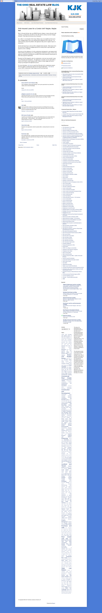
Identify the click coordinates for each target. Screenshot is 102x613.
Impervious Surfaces (66, 452)
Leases (70, 466)
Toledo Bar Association (67, 264)
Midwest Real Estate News (68, 205)
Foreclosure (67, 439)
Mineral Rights (64, 474)
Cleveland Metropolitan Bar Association (71, 146)
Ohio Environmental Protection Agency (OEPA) (72, 232)
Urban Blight (66, 584)
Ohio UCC (67, 510)
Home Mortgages (68, 447)
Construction (69, 388)
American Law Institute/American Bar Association (72, 133)
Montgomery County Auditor (68, 206)
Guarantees (63, 446)
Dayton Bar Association (67, 163)
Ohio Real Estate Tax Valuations (66, 501)
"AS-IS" (63, 334)
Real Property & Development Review (71, 310)
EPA (67, 430)
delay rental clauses (67, 416)
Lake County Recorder (67, 185)
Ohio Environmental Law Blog (69, 297)
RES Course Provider (26, 115)
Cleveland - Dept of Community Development (72, 145)
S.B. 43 (70, 561)
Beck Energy (69, 349)
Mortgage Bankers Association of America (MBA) (72, 209)
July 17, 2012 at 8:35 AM (26, 101)
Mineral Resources (68, 473)
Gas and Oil (67, 441)
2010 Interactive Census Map (68, 127)
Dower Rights (68, 418)
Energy (70, 425)
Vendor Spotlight (64, 586)
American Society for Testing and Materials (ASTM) (73, 135)
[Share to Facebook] (49, 73)
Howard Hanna (64, 451)
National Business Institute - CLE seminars (71, 218)
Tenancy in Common (65, 577)
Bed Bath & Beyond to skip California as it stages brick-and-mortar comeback (72, 93)
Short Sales (63, 565)
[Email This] (44, 73)
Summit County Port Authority (68, 258)
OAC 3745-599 (67, 488)
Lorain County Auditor (67, 188)
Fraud (71, 439)
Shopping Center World (67, 251)
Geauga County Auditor (67, 171)
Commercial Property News (68, 154)
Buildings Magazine (67, 140)
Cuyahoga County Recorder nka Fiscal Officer (72, 162)
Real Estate (24, 133)
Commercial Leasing (66, 374)
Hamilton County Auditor (67, 178)
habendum (68, 446)
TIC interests (64, 581)
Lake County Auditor (67, 183)
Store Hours (69, 571)
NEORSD (68, 482)
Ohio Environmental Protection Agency (66, 497)
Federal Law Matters (66, 436)
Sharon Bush (24, 125)
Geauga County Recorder (68, 172)
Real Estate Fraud (68, 535)
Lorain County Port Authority (68, 192)
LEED (66, 467)
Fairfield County (69, 432)
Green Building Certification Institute (70, 174)
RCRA (66, 532)
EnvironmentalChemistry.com (68, 166)
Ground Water (69, 444)
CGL (71, 361)
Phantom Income (64, 514)
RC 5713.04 (63, 531)
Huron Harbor (69, 451)
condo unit (28, 108)
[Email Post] (41, 73)
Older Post (54, 145)
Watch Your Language (66, 588)
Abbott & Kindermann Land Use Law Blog (72, 284)
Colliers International (67, 149)
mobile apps (69, 474)
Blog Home (19, 22)
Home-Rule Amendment (66, 448)
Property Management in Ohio (69, 245)
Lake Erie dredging (68, 457)
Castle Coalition (66, 142)
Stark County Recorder (67, 254)
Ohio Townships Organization (69, 241)
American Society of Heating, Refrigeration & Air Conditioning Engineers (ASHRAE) (72, 137)
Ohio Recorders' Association (68, 235)
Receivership (63, 546)
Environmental (64, 426)
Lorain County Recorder (67, 194)
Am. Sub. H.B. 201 (66, 344)
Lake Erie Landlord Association (69, 186)
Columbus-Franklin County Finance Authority (72, 152)
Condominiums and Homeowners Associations (66, 384)
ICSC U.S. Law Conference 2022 (69, 316)
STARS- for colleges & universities (69, 248)
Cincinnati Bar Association (68, 143)
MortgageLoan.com (66, 212)
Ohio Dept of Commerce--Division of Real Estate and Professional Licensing (72, 229)
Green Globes (65, 175)
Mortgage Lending (66, 477)
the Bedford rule (69, 580)
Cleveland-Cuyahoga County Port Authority (71, 148)
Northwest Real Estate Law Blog (70, 292)
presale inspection (68, 517)
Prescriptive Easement (66, 519)
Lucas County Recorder (67, 200)
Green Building (68, 443)
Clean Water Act (64, 370)
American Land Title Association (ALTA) (70, 131)
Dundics (70, 422)
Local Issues (65, 469)
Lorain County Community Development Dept (72, 191)
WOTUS (69, 593)
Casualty (67, 361)
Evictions (63, 432)
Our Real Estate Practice (37, 22)
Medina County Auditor (67, 201)
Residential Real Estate (66, 557)
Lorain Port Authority (67, 195)
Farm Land (64, 434)
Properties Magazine (67, 243)
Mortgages (65, 481)
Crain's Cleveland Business (68, 157)
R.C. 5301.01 (64, 530)
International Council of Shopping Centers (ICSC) (73, 182)
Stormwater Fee (64, 572)
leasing (63, 467)
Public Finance (68, 524)
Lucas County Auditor (67, 198)
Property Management (64, 521)
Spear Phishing (69, 566)
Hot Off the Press (66, 449)
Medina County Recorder (68, 203)
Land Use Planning (65, 461)
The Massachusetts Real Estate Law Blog (72, 319)
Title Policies (69, 581)
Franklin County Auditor (67, 168)
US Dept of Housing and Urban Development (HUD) (73, 267)
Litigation (70, 468)
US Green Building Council (68, 275)
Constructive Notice (66, 394)
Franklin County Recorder (68, 169)
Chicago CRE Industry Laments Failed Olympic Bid (73, 114)
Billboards (64, 352)
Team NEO (65, 262)
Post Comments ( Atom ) (28, 147)
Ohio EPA (67, 499)
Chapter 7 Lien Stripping (66, 362)
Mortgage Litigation (66, 478)
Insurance (64, 453)
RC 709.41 (68, 531)
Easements (64, 423)
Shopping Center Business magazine (70, 249)
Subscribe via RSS (66, 63)
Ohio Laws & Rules (66, 234)
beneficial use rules (66, 350)
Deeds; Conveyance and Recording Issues (66, 404)
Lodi (71, 469)
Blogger (53, 603)
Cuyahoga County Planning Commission (71, 160)
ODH (71, 488)
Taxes (70, 576)
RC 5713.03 (69, 530)
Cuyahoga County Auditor (68, 159)
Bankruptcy (64, 349)
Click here (50, 66)
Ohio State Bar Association (68, 240)
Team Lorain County (67, 261)
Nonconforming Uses (66, 485)
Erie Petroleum (68, 431)
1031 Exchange (68, 334)
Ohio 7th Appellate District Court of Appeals (66, 491)
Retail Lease (65, 560)
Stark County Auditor (67, 252)
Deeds (66, 402)
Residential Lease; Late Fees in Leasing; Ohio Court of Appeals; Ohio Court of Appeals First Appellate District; (66, 554)
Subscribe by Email (67, 65)
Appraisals (63, 345)
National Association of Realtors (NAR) (70, 216)
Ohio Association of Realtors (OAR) (70, 225)
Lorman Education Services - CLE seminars (71, 197)
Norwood (70, 487)
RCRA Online (65, 246)
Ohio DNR (68, 496)
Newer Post (21, 145)
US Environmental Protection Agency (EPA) (71, 274)
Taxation (67, 576)
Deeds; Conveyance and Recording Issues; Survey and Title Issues (66, 412)
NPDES (62, 488)
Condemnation (69, 380)
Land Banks (63, 458)
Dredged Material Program (66, 420)
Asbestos (70, 347)
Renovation (70, 550)
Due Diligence (65, 422)
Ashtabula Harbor (66, 348)
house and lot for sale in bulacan (28, 82)
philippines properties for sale (28, 94)
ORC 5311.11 (68, 512)
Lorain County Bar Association (69, 189)
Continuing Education (66, 397)
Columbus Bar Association (68, 151)
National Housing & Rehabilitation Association (72, 219)
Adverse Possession (67, 338)
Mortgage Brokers (66, 476)
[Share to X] (47, 73)
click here (30, 65)
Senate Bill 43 (69, 564)
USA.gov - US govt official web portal (70, 277)
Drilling (70, 421)
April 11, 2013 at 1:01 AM (27, 121)
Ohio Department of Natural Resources (66, 495)
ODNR (63, 490)
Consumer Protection (66, 395)
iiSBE (64, 278)
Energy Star (65, 165)
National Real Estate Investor (68, 221)
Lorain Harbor (65, 472)
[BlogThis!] (46, 73)
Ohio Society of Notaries (67, 238)
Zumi (23, 105)
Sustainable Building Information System (71, 259)
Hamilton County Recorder (68, 180)
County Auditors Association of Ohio (70, 156)
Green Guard (65, 177)
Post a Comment (23, 142)
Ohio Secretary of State (67, 237)
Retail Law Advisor (67, 315)
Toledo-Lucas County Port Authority (70, 265)
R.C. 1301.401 (68, 527)
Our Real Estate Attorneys (51, 22)
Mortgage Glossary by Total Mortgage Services (72, 211)
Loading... (63, 121)
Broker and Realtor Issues (66, 356)
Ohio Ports (67, 500)
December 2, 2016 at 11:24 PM (28, 139)
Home (38, 145)
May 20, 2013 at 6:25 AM (27, 129)
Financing (65, 438)
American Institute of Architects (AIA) (70, 130)
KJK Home (26, 22)
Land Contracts (68, 458)
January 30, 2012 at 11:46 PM (28, 90)
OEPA (66, 490)
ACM (62, 338)
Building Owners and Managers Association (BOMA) (73, 139)
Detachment (64, 417)
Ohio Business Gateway (67, 227)
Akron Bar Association (67, 128)
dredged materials (65, 421)
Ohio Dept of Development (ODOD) (70, 231)
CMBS (65, 372)
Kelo (64, 456)
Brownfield (66, 359)
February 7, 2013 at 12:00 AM (27, 111)
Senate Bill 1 (63, 564)
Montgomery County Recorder (69, 208)
